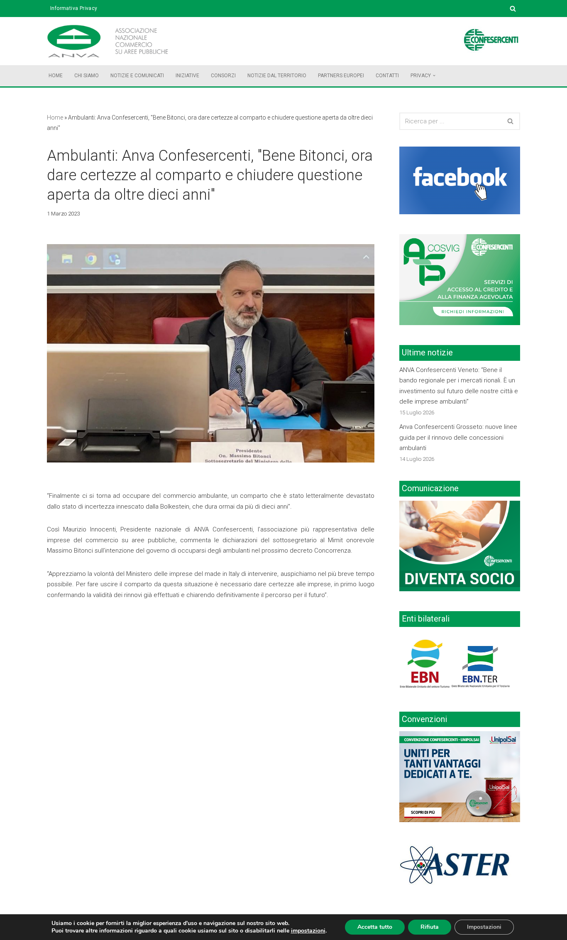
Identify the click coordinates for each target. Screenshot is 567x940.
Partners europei (341, 75)
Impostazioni (484, 927)
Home (56, 75)
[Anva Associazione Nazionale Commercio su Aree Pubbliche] (119, 41)
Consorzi (223, 75)
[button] (434, 75)
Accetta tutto (374, 927)
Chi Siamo (86, 75)
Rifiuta (429, 927)
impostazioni (308, 931)
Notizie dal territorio (276, 75)
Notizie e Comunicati (137, 75)
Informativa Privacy (74, 8)
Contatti (387, 75)
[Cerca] (513, 8)
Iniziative (187, 75)
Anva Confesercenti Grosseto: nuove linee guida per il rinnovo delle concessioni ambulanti (458, 437)
